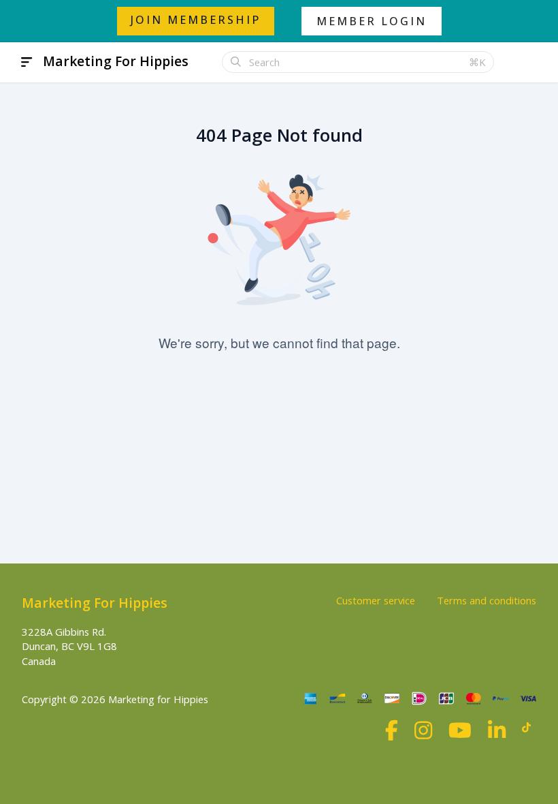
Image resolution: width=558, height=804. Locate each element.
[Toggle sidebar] (27, 62)
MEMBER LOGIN (371, 21)
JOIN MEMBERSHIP (196, 19)
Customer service (375, 600)
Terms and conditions (486, 600)
